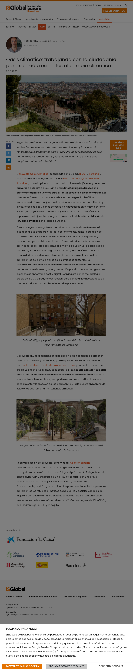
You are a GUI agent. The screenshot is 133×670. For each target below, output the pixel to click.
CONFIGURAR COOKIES (111, 666)
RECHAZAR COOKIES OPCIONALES (66, 666)
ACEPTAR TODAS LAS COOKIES (22, 666)
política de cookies (27, 655)
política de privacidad (62, 655)
